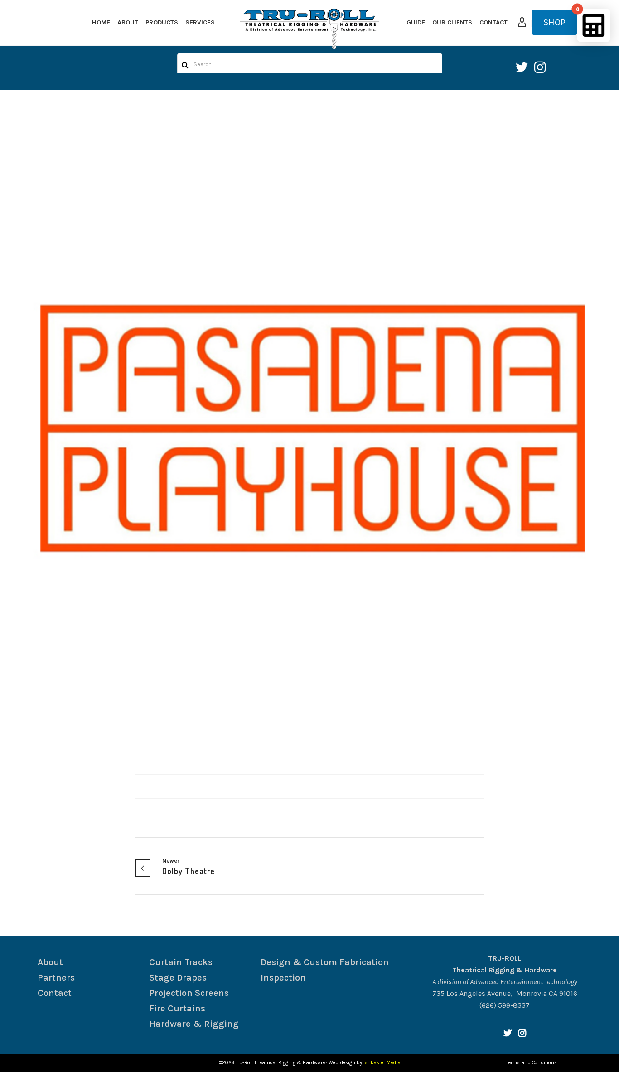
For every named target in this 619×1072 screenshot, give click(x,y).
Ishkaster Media (382, 1063)
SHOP (554, 22)
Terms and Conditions (532, 1063)
